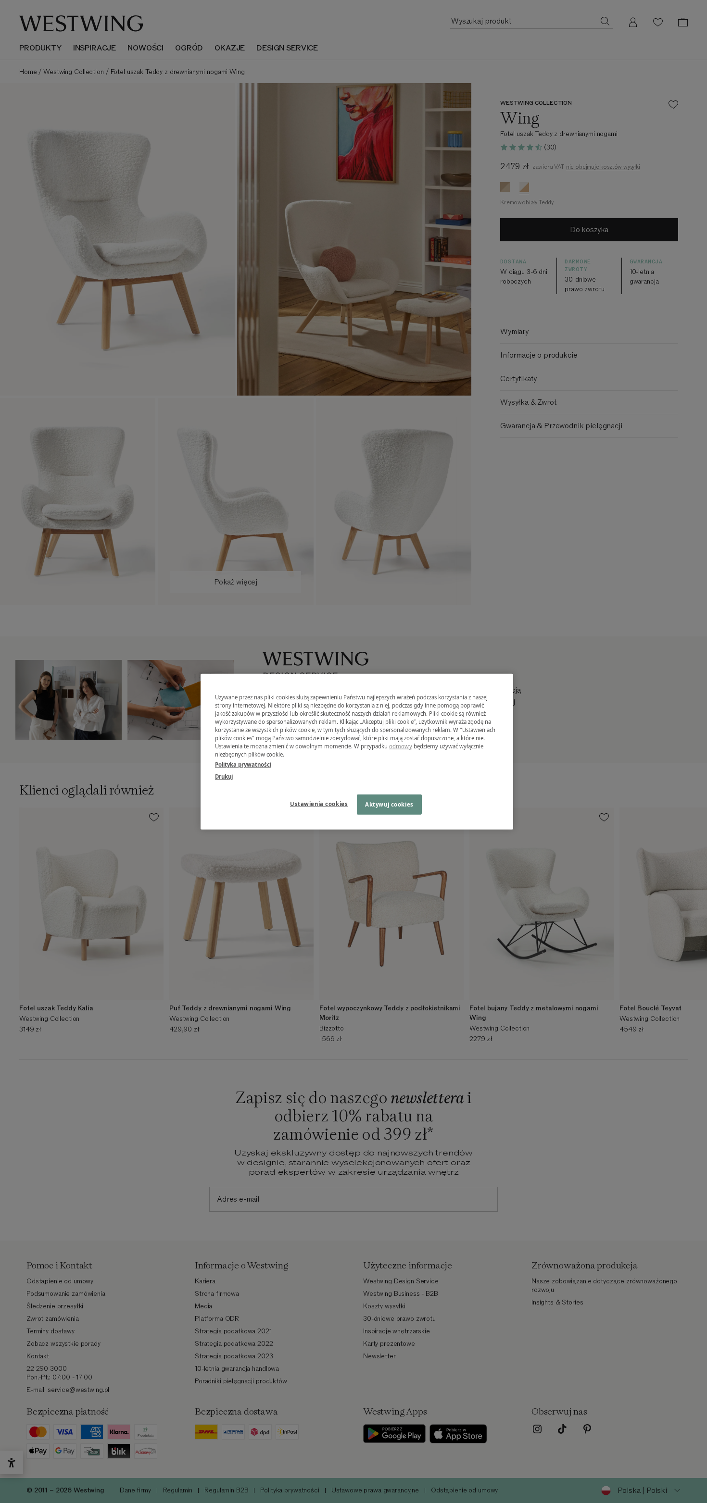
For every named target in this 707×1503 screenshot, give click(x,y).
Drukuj (224, 776)
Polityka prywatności (243, 764)
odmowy (400, 746)
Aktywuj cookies (389, 804)
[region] (357, 751)
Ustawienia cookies (319, 803)
